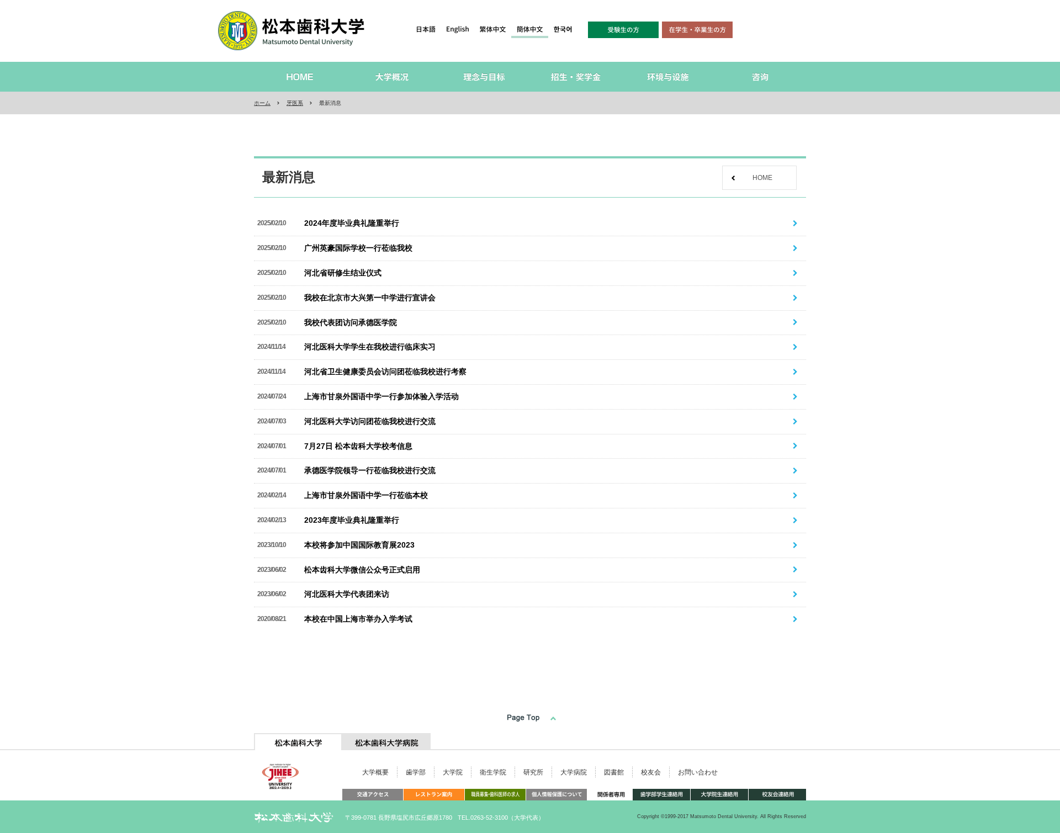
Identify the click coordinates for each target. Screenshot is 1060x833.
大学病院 (573, 772)
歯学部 (416, 772)
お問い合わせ (698, 772)
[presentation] (298, 741)
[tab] (298, 741)
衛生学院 (493, 772)
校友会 (651, 772)
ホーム (262, 103)
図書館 (614, 772)
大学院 (453, 772)
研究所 (533, 772)
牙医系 (295, 103)
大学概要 (375, 772)
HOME (762, 178)
